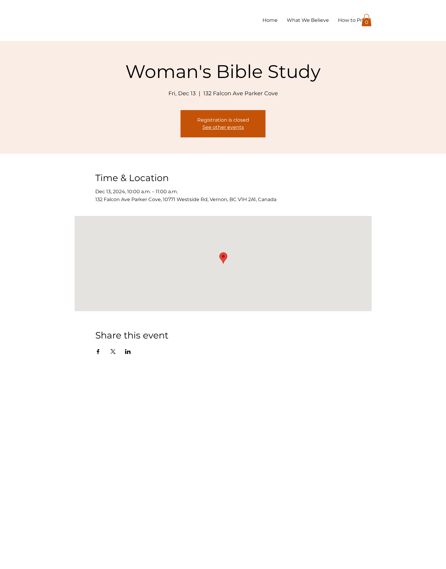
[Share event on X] (113, 351)
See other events (223, 127)
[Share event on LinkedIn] (128, 351)
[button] (366, 20)
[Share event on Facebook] (98, 351)
